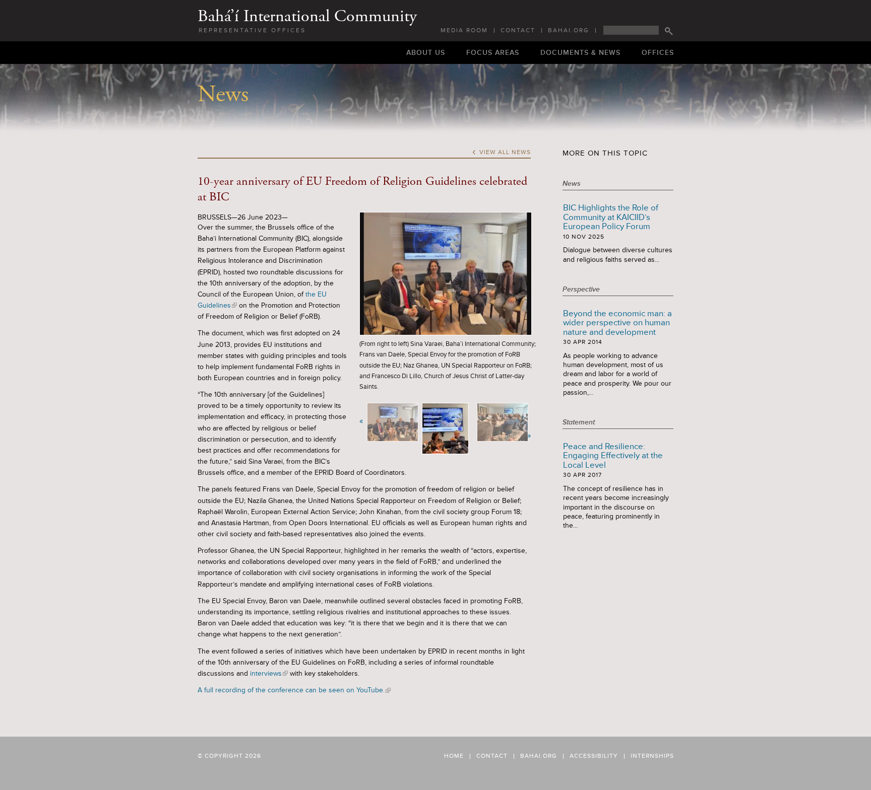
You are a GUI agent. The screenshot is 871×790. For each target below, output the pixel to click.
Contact (518, 30)
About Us (425, 52)
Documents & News (580, 52)
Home (454, 756)
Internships (652, 756)
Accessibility (594, 756)
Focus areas (492, 52)
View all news (501, 152)
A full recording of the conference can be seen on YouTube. (293, 690)
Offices (658, 52)
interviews (268, 673)
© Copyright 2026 (229, 756)
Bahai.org (568, 30)
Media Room (464, 30)
